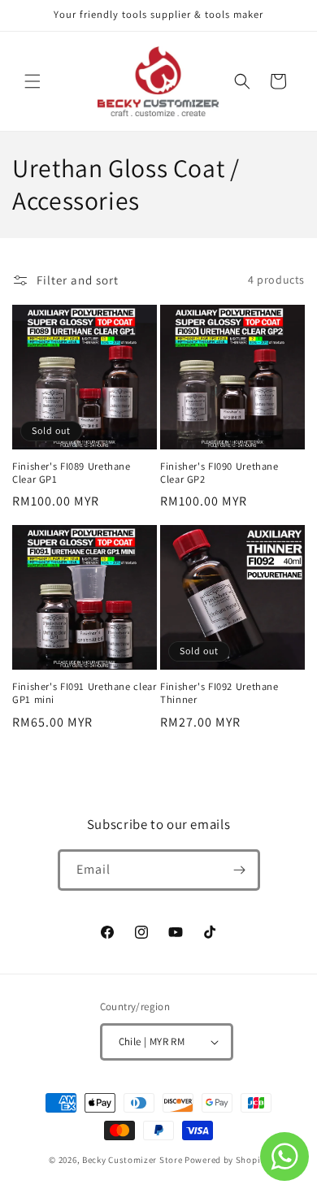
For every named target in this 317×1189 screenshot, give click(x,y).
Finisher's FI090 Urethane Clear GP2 (219, 473)
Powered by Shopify (226, 1159)
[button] (32, 81)
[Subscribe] (240, 870)
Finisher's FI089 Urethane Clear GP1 (71, 473)
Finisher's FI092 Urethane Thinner (219, 693)
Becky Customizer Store (132, 1159)
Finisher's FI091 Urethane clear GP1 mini (84, 693)
